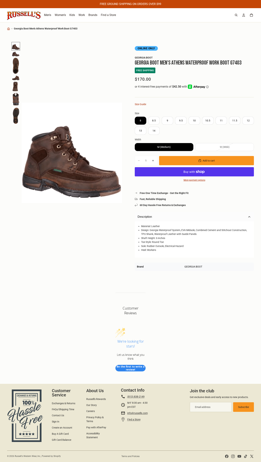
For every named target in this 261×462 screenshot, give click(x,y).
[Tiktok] (245, 456)
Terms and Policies (130, 456)
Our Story (91, 405)
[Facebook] (227, 456)
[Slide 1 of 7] (16, 46)
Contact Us (58, 415)
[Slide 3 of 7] (16, 66)
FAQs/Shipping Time (63, 409)
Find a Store (133, 419)
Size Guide (140, 104)
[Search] (236, 15)
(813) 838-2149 (136, 396)
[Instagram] (233, 456)
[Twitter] (252, 456)
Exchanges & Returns (63, 403)
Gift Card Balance (61, 439)
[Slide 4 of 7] (16, 78)
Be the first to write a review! (131, 368)
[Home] (8, 28)
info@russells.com (137, 413)
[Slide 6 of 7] (16, 99)
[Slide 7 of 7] (16, 115)
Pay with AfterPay (96, 427)
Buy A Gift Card (60, 433)
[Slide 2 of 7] (16, 54)
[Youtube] (239, 456)
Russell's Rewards (96, 399)
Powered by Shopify (51, 456)
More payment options (194, 180)
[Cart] (251, 15)
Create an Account (62, 427)
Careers (90, 411)
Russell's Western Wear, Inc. (28, 456)
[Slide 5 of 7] (16, 86)
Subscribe (243, 407)
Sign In (55, 421)
